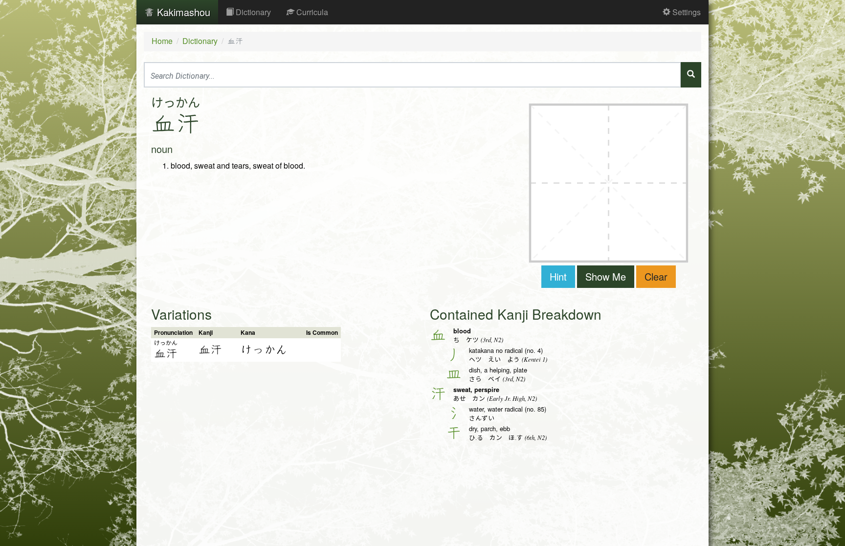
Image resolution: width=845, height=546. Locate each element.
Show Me (605, 276)
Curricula (311, 12)
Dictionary (252, 12)
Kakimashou (182, 12)
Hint (558, 276)
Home (162, 40)
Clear (656, 276)
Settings (685, 12)
